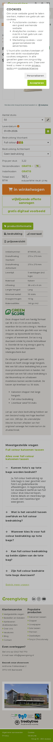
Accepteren (37, 83)
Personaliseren (35, 75)
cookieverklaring (28, 68)
